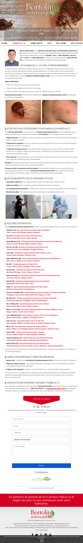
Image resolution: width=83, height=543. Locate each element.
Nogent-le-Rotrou (37, 249)
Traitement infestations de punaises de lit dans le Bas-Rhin (36, 298)
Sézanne (50, 329)
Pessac (23, 272)
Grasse (24, 261)
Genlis (53, 323)
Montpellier (11, 283)
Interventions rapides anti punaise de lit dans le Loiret (32, 253)
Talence (29, 272)
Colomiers (17, 278)
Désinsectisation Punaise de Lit (23, 523)
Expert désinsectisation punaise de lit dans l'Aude (30, 287)
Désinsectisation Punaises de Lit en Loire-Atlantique (39, 315)
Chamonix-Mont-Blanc (55, 346)
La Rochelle (11, 340)
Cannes (13, 261)
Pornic (40, 317)
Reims (9, 329)
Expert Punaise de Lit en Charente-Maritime (38, 338)
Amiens (9, 334)
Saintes (25, 340)
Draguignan (27, 266)
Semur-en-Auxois (37, 323)
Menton (37, 261)
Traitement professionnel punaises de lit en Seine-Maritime (41, 241)
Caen (8, 232)
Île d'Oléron (44, 340)
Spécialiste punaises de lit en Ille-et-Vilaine (34, 304)
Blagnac (24, 278)
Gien (33, 255)
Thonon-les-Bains (27, 346)
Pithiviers (28, 255)
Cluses (36, 346)
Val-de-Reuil (16, 238)
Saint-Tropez (35, 266)
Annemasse (16, 346)
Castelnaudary (29, 289)
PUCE (49, 43)
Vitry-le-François (41, 329)
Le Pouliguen (33, 317)
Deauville (36, 232)
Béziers (18, 283)
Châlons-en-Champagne (20, 329)
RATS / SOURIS (61, 43)
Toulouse (10, 278)
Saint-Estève (33, 295)
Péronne (27, 334)
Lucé (19, 249)
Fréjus (20, 266)
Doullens (42, 334)
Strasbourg (11, 300)
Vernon (28, 238)
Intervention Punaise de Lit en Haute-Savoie (34, 343)
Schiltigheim (27, 300)
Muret (30, 278)
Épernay (32, 329)
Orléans (9, 255)
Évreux (9, 238)
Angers (9, 312)
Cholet (20, 312)
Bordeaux (10, 272)
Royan (31, 340)
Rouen (9, 244)
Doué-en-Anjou (29, 312)
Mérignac (17, 272)
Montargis (21, 255)
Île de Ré (36, 340)
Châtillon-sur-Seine (23, 323)
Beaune (13, 323)
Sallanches (43, 346)
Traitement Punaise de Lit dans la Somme (30, 332)
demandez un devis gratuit (56, 388)
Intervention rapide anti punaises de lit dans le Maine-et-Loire (42, 309)
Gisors (23, 238)
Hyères (14, 266)
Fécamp (32, 244)
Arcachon (36, 272)
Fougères (29, 306)
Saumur (15, 312)
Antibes (19, 261)
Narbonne (10, 289)
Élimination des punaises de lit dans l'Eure (27, 236)
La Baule (25, 317)
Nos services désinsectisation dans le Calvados (33, 230)
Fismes (56, 329)
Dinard (23, 306)
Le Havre (39, 244)
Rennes (9, 306)
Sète (22, 283)
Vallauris (31, 261)
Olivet (15, 255)
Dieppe (27, 244)
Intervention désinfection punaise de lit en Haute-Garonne (40, 275)
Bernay (34, 238)
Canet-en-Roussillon (22, 295)
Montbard (46, 323)
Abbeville (16, 334)
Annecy (9, 346)
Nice (8, 261)
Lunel (31, 283)
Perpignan (10, 295)
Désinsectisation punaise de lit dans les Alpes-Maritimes (41, 258)
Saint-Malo (16, 306)
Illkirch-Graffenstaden (39, 300)
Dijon (9, 323)
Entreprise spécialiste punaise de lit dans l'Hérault (32, 281)
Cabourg (30, 232)
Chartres (10, 249)
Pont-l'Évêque (21, 232)
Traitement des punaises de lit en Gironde (30, 270)
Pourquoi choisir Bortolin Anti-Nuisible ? (41, 488)
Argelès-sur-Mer (44, 295)
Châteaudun (26, 249)
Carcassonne (18, 289)
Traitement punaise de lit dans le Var (25, 264)
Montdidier (34, 334)
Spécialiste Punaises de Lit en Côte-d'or (30, 321)
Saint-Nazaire (17, 317)
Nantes (9, 317)
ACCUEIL (4, 43)
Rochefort (18, 340)
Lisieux (13, 232)
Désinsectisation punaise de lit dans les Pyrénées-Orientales (45, 292)
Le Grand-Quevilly (18, 244)
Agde (27, 283)
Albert (21, 334)
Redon (35, 306)
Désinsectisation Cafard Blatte (43, 523)
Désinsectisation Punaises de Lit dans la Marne (31, 326)
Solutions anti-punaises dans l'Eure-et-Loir (33, 247)
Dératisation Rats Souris (62, 523)
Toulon (9, 266)
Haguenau (18, 300)
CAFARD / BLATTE (36, 43)
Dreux (16, 249)
